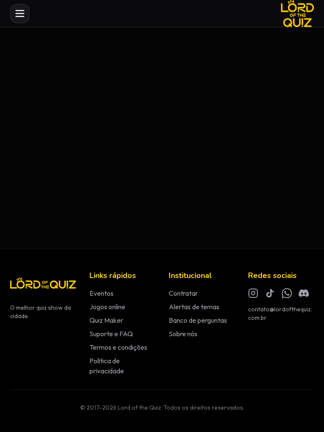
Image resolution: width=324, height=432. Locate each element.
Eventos (101, 293)
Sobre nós (183, 333)
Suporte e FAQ (111, 333)
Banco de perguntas (198, 320)
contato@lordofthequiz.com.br (280, 313)
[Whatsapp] (287, 293)
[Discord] (304, 293)
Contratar (183, 293)
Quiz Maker (106, 320)
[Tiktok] (270, 293)
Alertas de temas (194, 306)
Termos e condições (118, 347)
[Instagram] (253, 293)
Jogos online (107, 306)
